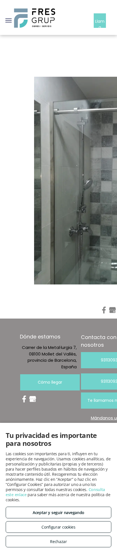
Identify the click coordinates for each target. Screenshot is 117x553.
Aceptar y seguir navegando (58, 512)
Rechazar (58, 541)
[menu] (8, 20)
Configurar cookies (58, 527)
